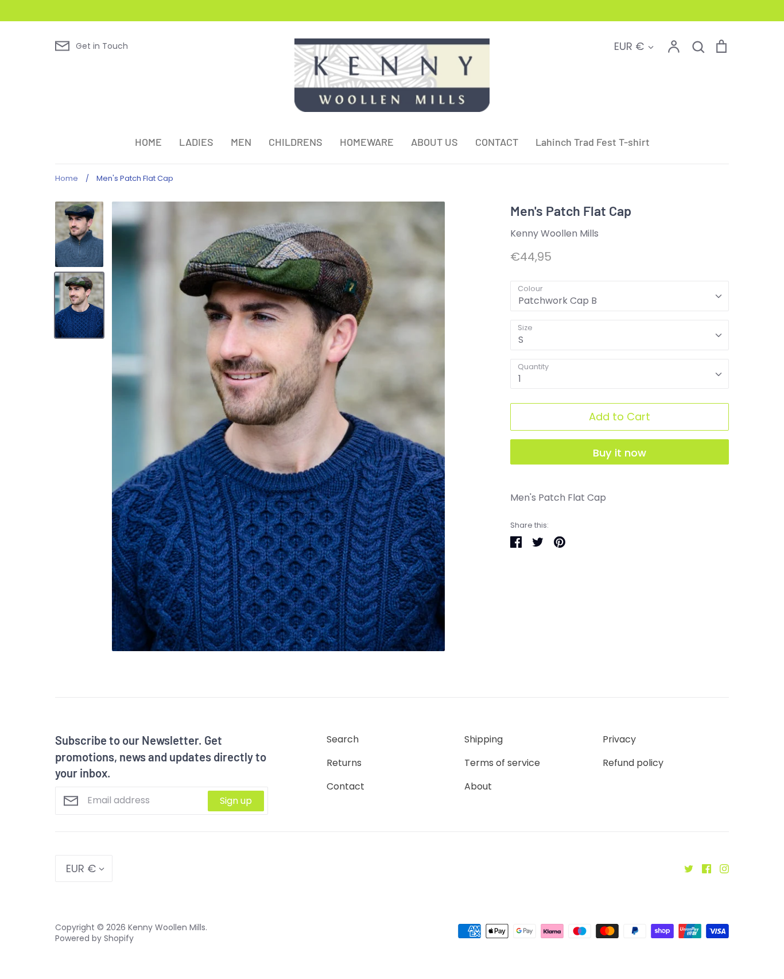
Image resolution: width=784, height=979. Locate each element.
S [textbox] (520, 339)
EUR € (629, 46)
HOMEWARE (367, 142)
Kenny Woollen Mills (554, 233)
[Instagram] (720, 868)
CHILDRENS (296, 142)
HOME (148, 142)
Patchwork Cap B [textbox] (557, 300)
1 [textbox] (519, 378)
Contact (345, 786)
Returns (344, 762)
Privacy (619, 739)
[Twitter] (684, 868)
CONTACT (496, 142)
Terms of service (502, 762)
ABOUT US (434, 142)
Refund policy (633, 762)
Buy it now (619, 453)
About (478, 786)
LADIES (196, 142)
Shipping (483, 739)
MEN (241, 142)
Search (343, 739)
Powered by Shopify (94, 938)
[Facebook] (702, 868)
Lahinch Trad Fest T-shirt (592, 142)
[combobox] (619, 296)
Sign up (236, 800)
